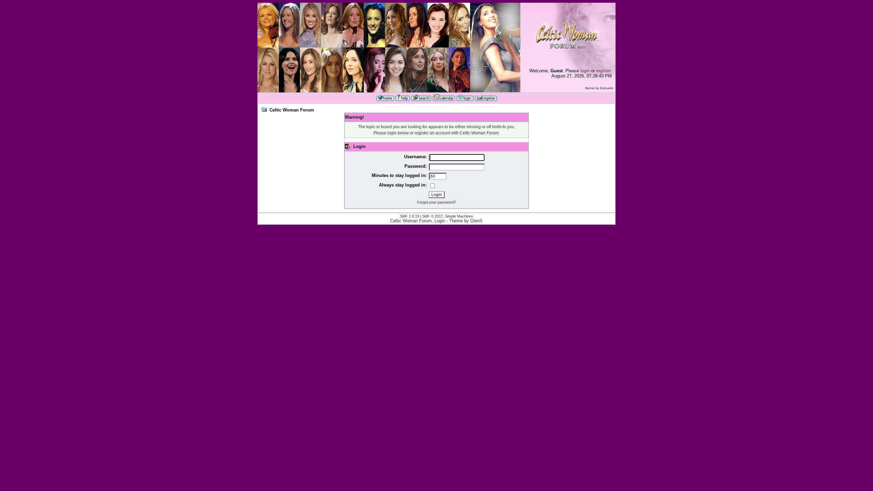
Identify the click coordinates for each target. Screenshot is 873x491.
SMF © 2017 (432, 216)
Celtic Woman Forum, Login (417, 220)
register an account (432, 133)
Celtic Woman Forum (291, 110)
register (603, 70)
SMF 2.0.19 (409, 216)
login (585, 70)
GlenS (476, 220)
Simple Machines (459, 216)
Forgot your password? (436, 202)
